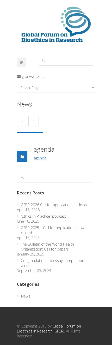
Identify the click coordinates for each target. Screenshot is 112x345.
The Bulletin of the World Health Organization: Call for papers (47, 247)
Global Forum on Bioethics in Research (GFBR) (49, 329)
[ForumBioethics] (21, 62)
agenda (44, 149)
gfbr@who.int (33, 76)
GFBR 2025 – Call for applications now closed (52, 230)
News (25, 296)
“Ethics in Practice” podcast (43, 216)
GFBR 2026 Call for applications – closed (55, 204)
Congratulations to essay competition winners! (52, 263)
